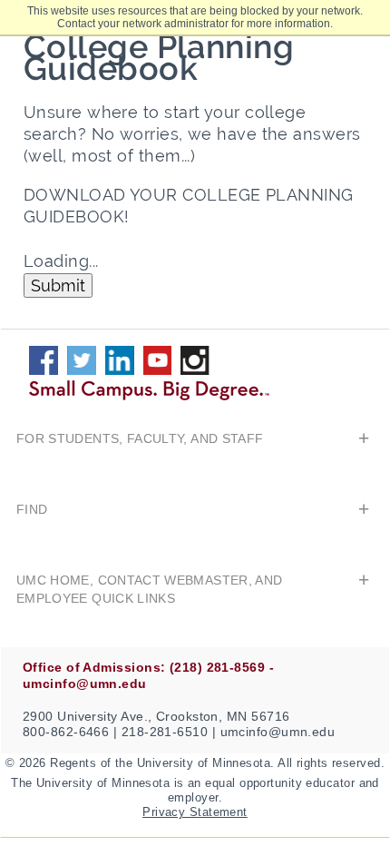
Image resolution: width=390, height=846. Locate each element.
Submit (58, 285)
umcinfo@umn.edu (278, 731)
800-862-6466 (66, 731)
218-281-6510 (165, 731)
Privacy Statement (195, 812)
